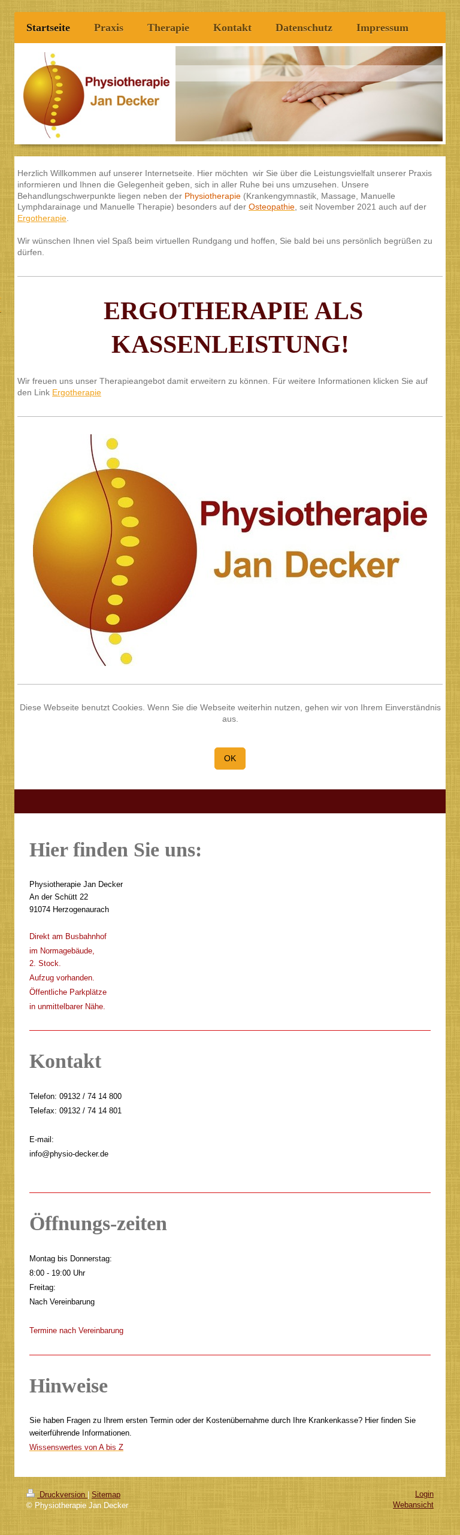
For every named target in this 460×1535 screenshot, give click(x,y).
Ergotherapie (41, 218)
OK (230, 758)
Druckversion (62, 1494)
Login (424, 1493)
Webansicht (413, 1504)
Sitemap (106, 1494)
